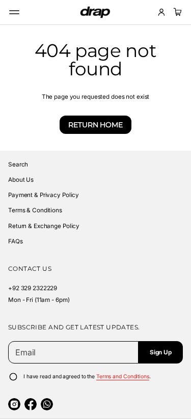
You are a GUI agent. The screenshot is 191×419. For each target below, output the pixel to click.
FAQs (15, 241)
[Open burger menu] (14, 12)
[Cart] (176, 12)
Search (18, 164)
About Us (21, 179)
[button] (176, 12)
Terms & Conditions (35, 210)
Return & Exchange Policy (43, 226)
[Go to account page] (161, 12)
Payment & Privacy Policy (43, 195)
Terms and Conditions (122, 376)
